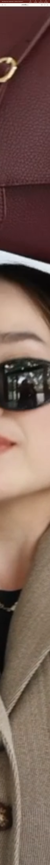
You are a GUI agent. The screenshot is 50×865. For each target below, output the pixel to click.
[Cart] (47, 4)
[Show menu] (2, 4)
